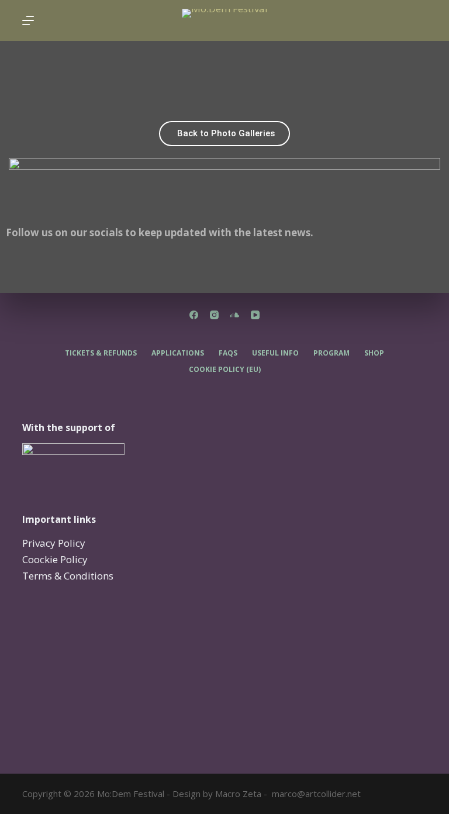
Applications (177, 353)
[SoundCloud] (234, 315)
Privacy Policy (53, 543)
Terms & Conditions (67, 575)
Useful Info (275, 353)
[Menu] (28, 20)
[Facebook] (20, 267)
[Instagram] (52, 267)
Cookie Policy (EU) (225, 369)
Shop (374, 353)
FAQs (228, 353)
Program (331, 353)
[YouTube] (255, 315)
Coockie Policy (55, 559)
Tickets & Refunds (101, 353)
